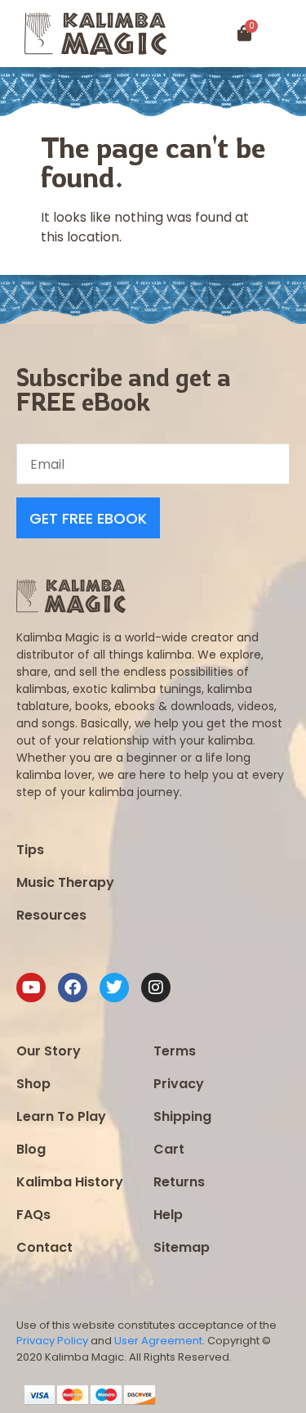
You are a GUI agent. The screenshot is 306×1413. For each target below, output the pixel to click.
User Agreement (158, 1340)
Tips (30, 849)
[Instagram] (156, 987)
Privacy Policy (52, 1340)
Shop (33, 1083)
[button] (287, 33)
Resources (51, 915)
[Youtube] (31, 987)
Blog (31, 1149)
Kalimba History (69, 1181)
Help (168, 1214)
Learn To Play (61, 1116)
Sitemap (181, 1247)
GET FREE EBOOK (88, 518)
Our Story (48, 1051)
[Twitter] (114, 987)
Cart (168, 1149)
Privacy (178, 1083)
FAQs (33, 1214)
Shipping (182, 1116)
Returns (179, 1181)
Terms (174, 1051)
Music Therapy (65, 882)
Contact (44, 1247)
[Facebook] (72, 987)
